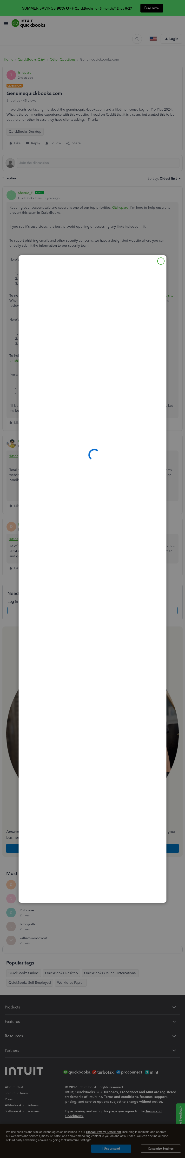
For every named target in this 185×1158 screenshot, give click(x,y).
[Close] (161, 261)
